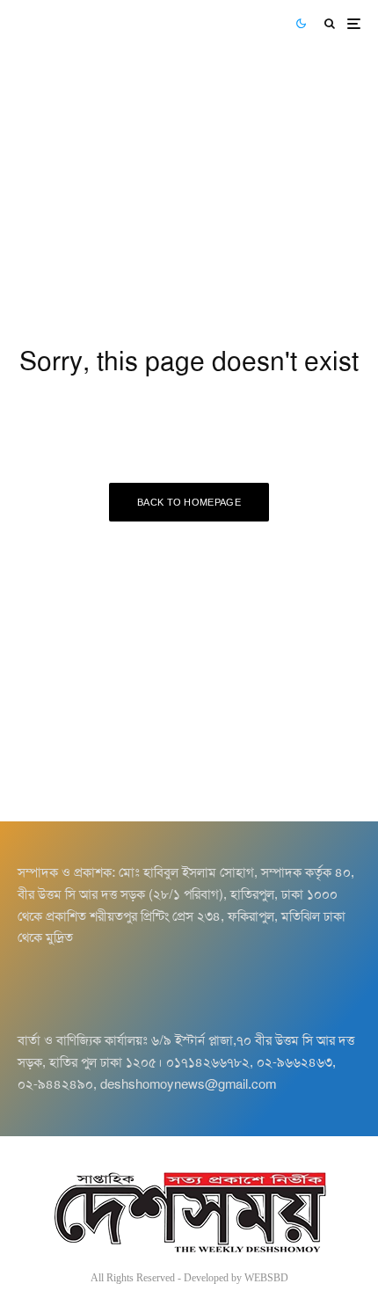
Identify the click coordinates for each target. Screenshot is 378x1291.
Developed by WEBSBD (236, 1278)
